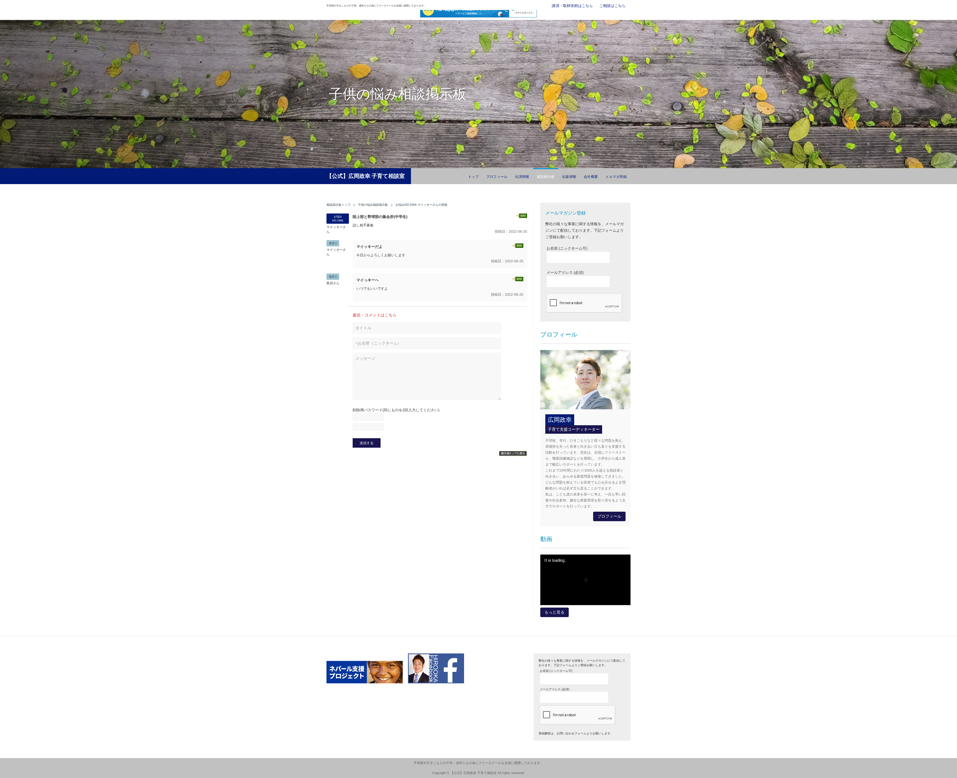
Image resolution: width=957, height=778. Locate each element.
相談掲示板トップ (338, 204)
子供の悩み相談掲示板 (373, 204)
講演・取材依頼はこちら (572, 5)
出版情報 (569, 177)
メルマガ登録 (616, 177)
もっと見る (554, 612)
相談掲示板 (546, 177)
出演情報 (522, 177)
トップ (473, 177)
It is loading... (555, 560)
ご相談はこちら (612, 5)
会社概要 (591, 177)
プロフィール (497, 177)
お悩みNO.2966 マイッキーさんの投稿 (421, 204)
